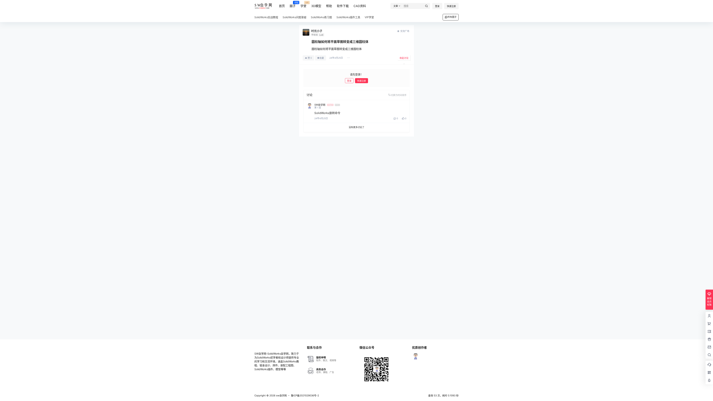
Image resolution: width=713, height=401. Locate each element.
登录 (437, 6)
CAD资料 (360, 6)
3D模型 (316, 6)
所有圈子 (452, 17)
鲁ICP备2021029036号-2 (305, 395)
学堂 (303, 4)
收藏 (321, 58)
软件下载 (343, 6)
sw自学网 (281, 395)
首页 (282, 6)
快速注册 (451, 6)
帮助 (329, 6)
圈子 (293, 4)
